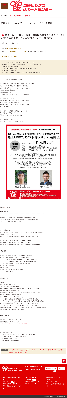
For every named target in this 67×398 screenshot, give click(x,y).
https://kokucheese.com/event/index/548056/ (14, 324)
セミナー (43, 350)
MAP (13, 381)
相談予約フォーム (51, 368)
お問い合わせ (59, 369)
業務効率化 (18, 352)
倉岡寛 (27, 16)
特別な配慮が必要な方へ (49, 396)
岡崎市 (11, 352)
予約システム (52, 350)
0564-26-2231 (36, 366)
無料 (26, 352)
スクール (35, 350)
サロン (12, 16)
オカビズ (19, 16)
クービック (20, 350)
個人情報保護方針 (61, 396)
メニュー (5, 7)
